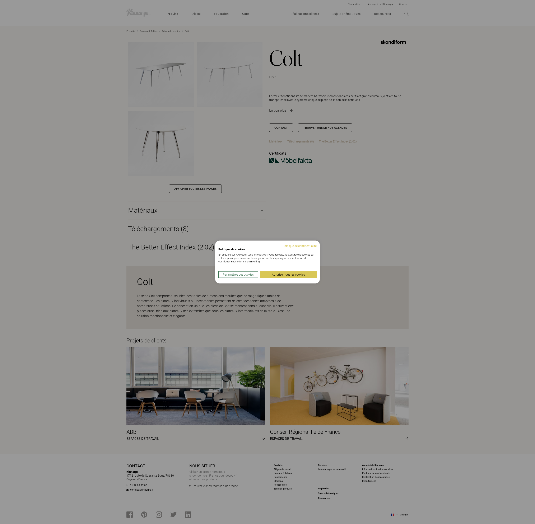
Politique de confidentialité (300, 246)
